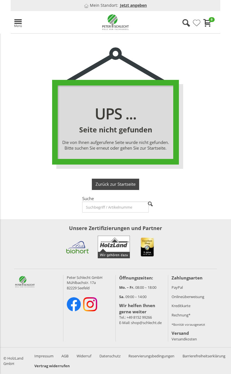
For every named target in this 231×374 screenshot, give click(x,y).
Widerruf (84, 355)
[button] (44, 22)
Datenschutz (110, 355)
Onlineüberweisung (188, 296)
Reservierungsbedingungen (151, 355)
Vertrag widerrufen (52, 365)
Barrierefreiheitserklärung (204, 355)
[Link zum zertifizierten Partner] (77, 247)
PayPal (177, 287)
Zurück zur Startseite (115, 184)
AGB (64, 355)
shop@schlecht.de (146, 322)
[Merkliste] (197, 23)
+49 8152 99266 (139, 317)
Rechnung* (181, 315)
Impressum (44, 355)
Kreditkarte (181, 305)
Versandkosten (184, 339)
